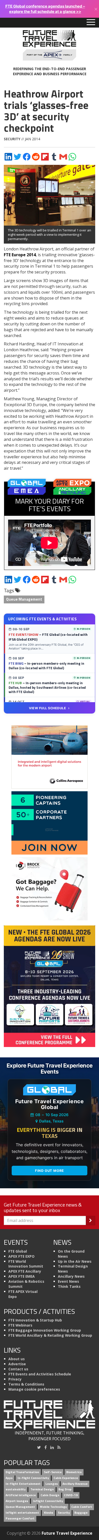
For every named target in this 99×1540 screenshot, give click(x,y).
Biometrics (74, 1472)
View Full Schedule (47, 708)
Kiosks (48, 1512)
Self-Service (53, 1472)
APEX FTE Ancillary (24, 1271)
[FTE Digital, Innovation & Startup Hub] (49, 822)
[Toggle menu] (91, 22)
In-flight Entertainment (23, 1483)
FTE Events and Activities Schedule (39, 1374)
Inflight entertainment (22, 1512)
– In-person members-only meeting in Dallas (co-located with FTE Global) (46, 665)
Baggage (81, 1512)
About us (16, 1358)
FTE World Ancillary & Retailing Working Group (50, 1335)
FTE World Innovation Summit (25, 1264)
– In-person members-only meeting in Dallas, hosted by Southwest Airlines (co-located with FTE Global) (47, 687)
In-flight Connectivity (33, 1477)
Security (12, 138)
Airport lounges (17, 1501)
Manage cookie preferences (34, 1389)
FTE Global (17, 1251)
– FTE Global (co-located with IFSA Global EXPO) (48, 637)
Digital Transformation (22, 1472)
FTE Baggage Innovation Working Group (44, 1330)
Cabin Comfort (81, 1506)
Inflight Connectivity (48, 1501)
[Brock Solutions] (49, 888)
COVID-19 (71, 1495)
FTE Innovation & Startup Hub (35, 1320)
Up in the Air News (74, 1261)
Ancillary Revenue (75, 1483)
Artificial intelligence (21, 1495)
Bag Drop (65, 1489)
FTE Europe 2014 (20, 255)
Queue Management (24, 599)
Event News (68, 1281)
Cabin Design (50, 1495)
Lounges (51, 1483)
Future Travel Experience (67, 1533)
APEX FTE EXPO (21, 1256)
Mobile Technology (53, 1506)
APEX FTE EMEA (21, 1276)
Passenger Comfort (20, 1518)
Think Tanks (69, 1286)
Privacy (15, 1379)
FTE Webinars (20, 1325)
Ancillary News (71, 1276)
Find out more (49, 1171)
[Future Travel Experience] (49, 45)
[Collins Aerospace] (49, 756)
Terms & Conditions (26, 1384)
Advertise (17, 1363)
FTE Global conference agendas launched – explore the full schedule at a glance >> (45, 9)
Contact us (18, 1369)
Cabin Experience (66, 1477)
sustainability (16, 1489)
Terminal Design (42, 1489)
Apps (9, 1477)
